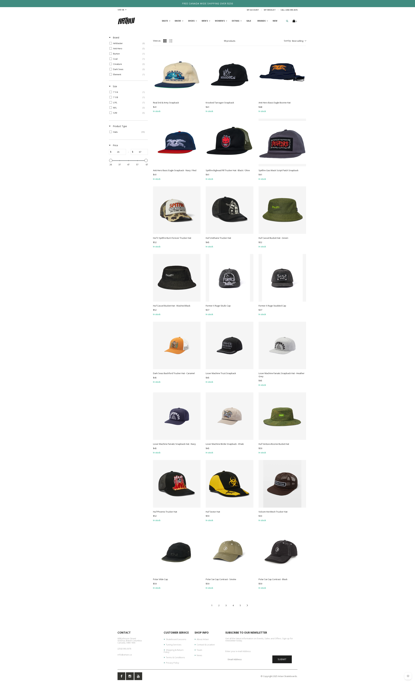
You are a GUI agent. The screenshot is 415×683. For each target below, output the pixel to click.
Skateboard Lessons (176, 639)
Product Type (119, 126)
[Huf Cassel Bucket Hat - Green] (282, 210)
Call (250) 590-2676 (289, 10)
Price (115, 145)
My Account (253, 10)
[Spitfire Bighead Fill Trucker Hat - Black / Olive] (229, 142)
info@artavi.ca (125, 654)
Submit (282, 659)
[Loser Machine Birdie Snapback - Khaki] (229, 416)
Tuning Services (173, 644)
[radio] (164, 40)
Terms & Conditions (175, 657)
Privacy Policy (172, 662)
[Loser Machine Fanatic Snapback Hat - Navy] (177, 416)
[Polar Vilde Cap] (177, 551)
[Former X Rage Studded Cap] (282, 277)
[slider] (110, 160)
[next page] (247, 605)
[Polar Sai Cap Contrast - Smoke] (229, 551)
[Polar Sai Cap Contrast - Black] (282, 551)
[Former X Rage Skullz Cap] (229, 277)
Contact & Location (206, 644)
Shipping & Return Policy (174, 651)
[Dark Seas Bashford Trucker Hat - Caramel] (177, 345)
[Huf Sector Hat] (229, 483)
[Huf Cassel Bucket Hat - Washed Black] (177, 277)
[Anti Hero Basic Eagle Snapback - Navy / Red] (177, 142)
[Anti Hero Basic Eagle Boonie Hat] (282, 75)
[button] (295, 40)
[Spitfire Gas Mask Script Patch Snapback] (282, 142)
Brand (115, 37)
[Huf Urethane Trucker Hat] (229, 210)
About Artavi (203, 639)
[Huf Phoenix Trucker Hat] (177, 483)
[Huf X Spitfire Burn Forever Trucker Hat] (177, 210)
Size (114, 86)
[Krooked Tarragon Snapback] (229, 75)
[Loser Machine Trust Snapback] (229, 345)
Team (199, 649)
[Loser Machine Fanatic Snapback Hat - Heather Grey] (282, 345)
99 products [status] (229, 40)
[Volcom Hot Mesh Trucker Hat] (282, 483)
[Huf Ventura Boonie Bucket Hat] (282, 416)
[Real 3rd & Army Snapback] (177, 75)
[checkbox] (127, 43)
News (199, 655)
